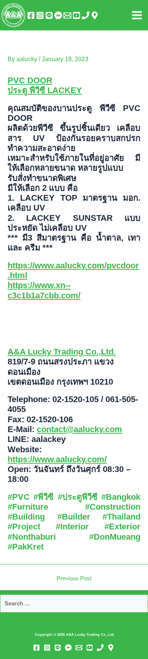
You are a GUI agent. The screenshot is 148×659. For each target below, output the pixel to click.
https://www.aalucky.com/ (57, 459)
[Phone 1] (86, 15)
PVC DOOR (30, 80)
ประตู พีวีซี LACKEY (45, 90)
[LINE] (49, 15)
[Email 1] (67, 15)
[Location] (95, 15)
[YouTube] (76, 15)
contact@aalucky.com (79, 429)
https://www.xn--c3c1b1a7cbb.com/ (44, 290)
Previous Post (74, 578)
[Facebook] (31, 15)
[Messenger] (58, 15)
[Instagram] (40, 15)
